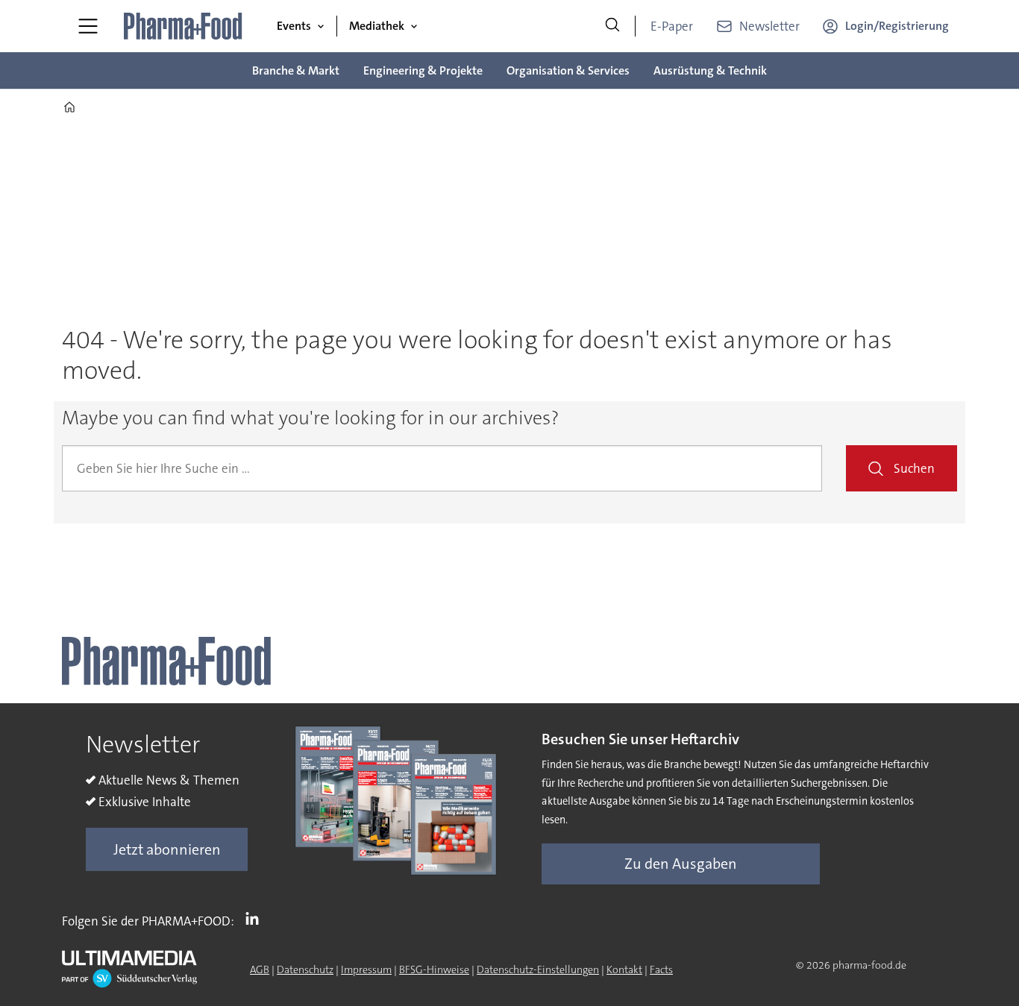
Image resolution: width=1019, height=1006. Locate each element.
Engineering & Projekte (423, 70)
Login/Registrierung (897, 26)
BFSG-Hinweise (434, 969)
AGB (259, 969)
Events (294, 26)
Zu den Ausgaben (680, 863)
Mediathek (376, 26)
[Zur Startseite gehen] (183, 26)
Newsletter (769, 26)
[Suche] (612, 26)
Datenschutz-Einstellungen (538, 969)
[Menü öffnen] (88, 26)
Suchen (914, 468)
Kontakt (624, 969)
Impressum (366, 969)
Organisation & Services (568, 70)
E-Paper (671, 26)
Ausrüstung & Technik (710, 70)
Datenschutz (305, 969)
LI (256, 918)
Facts (661, 969)
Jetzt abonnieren (167, 849)
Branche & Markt (295, 70)
